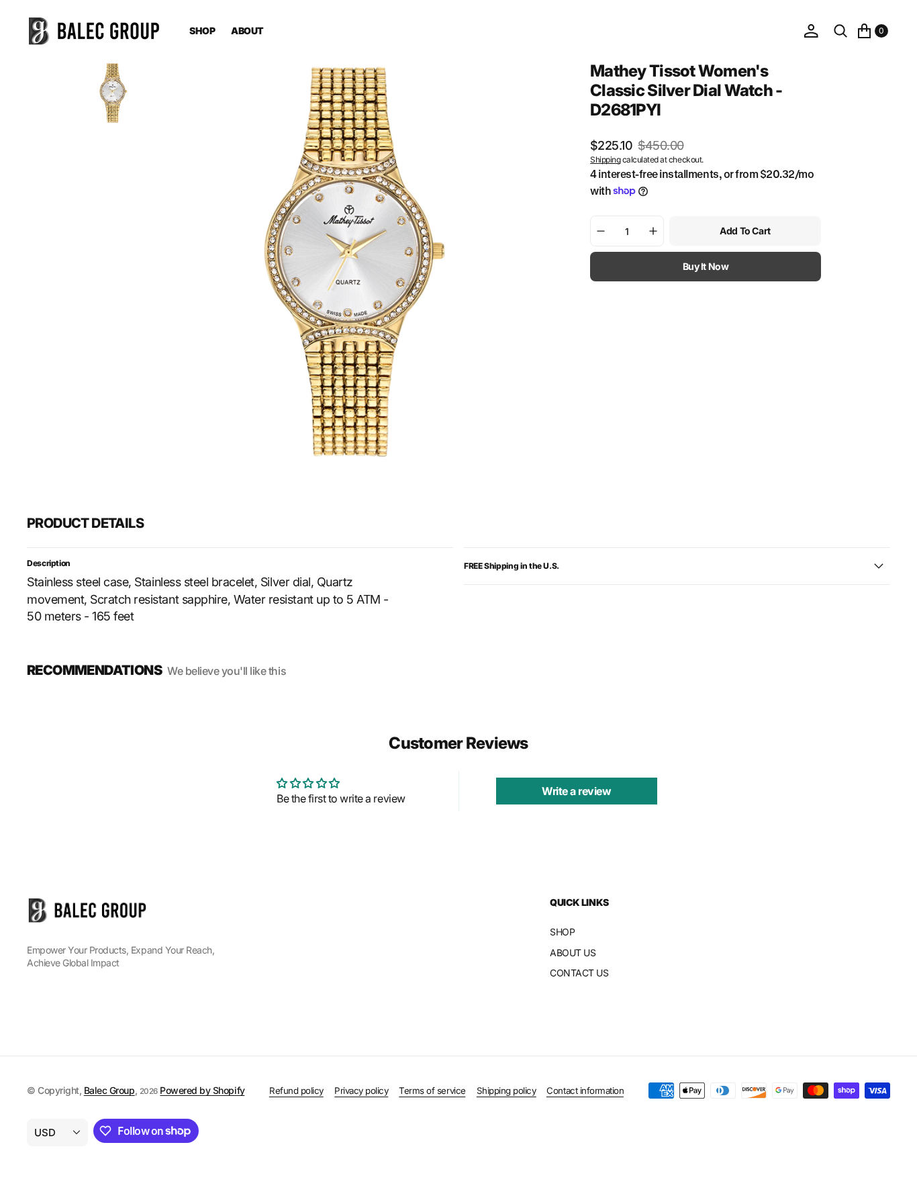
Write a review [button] (576, 791)
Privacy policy (361, 1090)
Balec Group (109, 1090)
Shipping (605, 159)
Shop (202, 30)
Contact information (585, 1090)
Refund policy (296, 1090)
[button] (811, 31)
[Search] (840, 31)
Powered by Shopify (202, 1090)
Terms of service (432, 1090)
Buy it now (706, 266)
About (247, 30)
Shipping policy (506, 1090)
